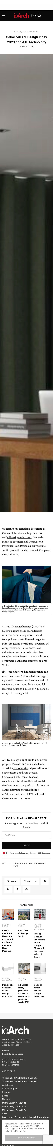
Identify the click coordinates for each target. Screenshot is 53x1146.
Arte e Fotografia (10, 1089)
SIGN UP (26, 845)
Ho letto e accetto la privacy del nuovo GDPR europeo (28, 853)
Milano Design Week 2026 (14, 1110)
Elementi (27, 32)
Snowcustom (9, 773)
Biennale (6, 1092)
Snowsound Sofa (11, 777)
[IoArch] (21, 15)
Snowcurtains (20, 768)
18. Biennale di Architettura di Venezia (20, 1078)
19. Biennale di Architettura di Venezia (20, 1081)
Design (17, 32)
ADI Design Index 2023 (37, 864)
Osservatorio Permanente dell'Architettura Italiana (25, 1117)
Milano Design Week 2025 (14, 1106)
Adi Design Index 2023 (19, 537)
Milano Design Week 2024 (39, 927)
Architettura (8, 1085)
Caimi (5, 533)
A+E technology (23, 626)
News (36, 32)
